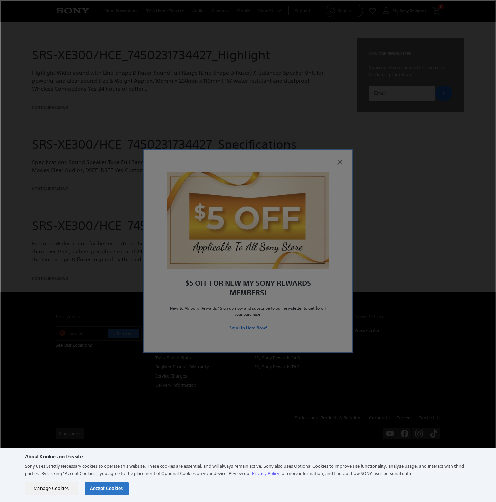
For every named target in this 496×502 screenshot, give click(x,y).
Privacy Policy (265, 473)
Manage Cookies (51, 488)
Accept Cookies (106, 488)
